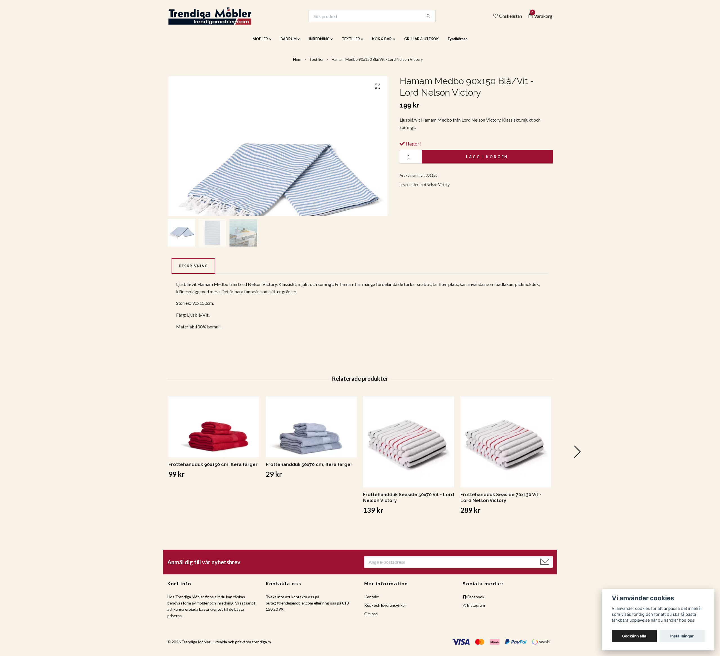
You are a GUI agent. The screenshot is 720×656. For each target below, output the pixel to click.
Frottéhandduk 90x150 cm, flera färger (213, 468)
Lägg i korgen (487, 160)
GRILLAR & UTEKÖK (421, 43)
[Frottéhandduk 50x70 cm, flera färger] (311, 430)
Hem (297, 63)
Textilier (316, 63)
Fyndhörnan (457, 43)
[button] (577, 455)
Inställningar (682, 636)
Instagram (475, 608)
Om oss (371, 617)
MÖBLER (260, 43)
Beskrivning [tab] (193, 269)
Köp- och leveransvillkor (385, 608)
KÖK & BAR (382, 43)
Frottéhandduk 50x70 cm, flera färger (309, 468)
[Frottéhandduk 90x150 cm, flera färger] (213, 430)
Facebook (475, 600)
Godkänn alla (634, 636)
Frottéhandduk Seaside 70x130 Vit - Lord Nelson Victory (500, 501)
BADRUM (288, 43)
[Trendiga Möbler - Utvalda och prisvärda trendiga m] (218, 18)
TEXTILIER (351, 43)
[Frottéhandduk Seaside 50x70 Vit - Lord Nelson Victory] (408, 445)
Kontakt (371, 600)
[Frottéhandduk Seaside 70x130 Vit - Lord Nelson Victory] (505, 445)
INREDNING (319, 43)
